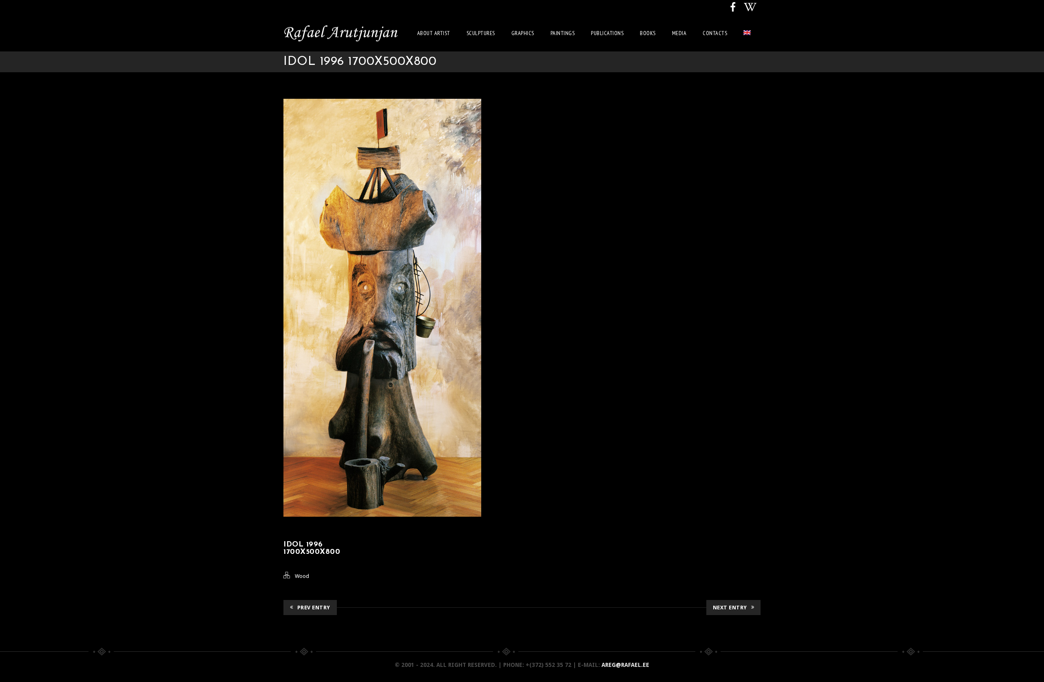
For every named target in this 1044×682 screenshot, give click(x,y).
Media (679, 33)
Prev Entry (313, 607)
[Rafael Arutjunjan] (340, 33)
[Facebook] (733, 7)
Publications (607, 33)
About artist (433, 33)
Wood (302, 576)
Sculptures (481, 33)
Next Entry (730, 607)
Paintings (563, 33)
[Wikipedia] (750, 7)
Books (648, 33)
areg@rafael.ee (625, 665)
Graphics (522, 33)
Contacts (715, 33)
